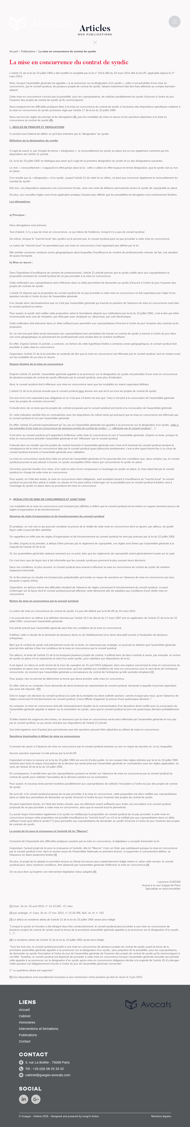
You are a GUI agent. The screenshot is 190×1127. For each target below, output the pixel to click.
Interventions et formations (38, 1029)
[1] (152, 672)
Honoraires (27, 1022)
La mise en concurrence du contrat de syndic (67, 51)
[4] (147, 864)
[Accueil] (41, 24)
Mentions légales (161, 1116)
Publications (28, 51)
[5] (94, 871)
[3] (55, 854)
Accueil (13, 51)
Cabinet (24, 1016)
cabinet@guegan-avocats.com (47, 1075)
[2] (38, 688)
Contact (24, 1041)
